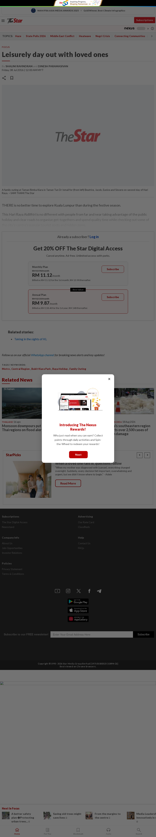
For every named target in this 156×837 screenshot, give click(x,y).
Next (78, 454)
